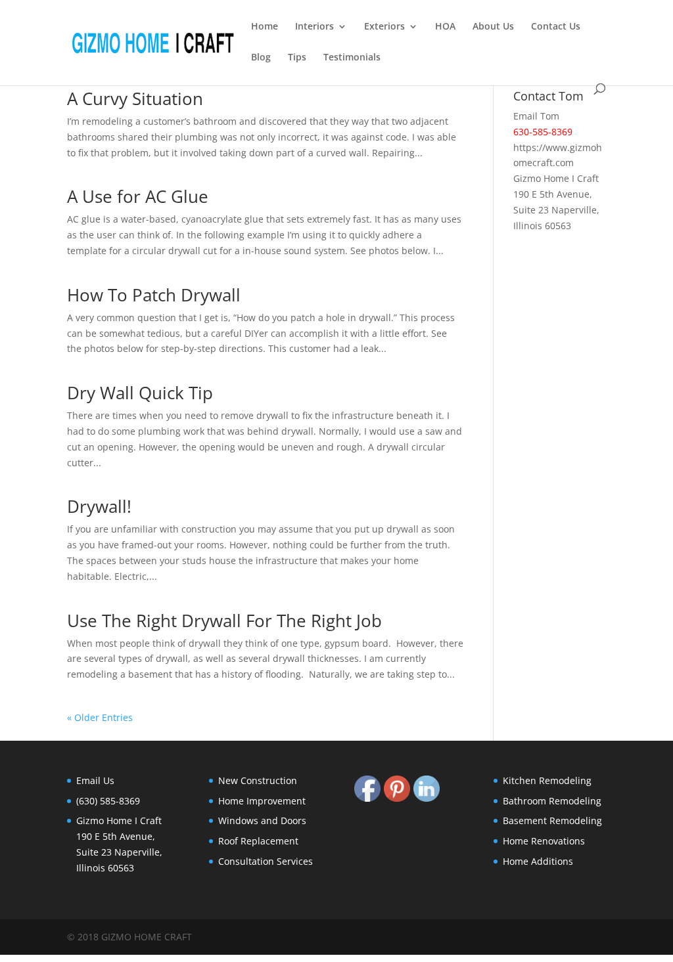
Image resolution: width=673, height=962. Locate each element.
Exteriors (384, 27)
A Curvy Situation (135, 98)
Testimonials (352, 58)
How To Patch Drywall (154, 295)
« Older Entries (100, 717)
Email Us (95, 780)
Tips (297, 58)
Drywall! (99, 506)
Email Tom (536, 116)
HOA (445, 27)
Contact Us (555, 27)
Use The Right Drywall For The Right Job (224, 620)
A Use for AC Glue (137, 196)
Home (264, 27)
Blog (261, 58)
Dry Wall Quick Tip (140, 392)
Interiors (314, 27)
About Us (493, 27)
